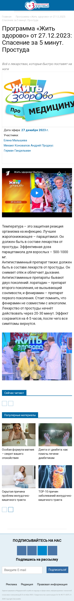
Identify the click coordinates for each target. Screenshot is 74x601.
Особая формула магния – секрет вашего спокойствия (18, 453)
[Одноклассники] (21, 550)
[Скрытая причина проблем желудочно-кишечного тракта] (19, 476)
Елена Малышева (15, 140)
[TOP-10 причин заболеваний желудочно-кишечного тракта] (55, 476)
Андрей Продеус (41, 145)
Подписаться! (57, 569)
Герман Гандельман (17, 150)
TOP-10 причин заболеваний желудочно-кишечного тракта (55, 495)
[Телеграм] (42, 550)
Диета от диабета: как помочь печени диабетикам (53, 453)
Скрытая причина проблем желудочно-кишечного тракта (16, 495)
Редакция (27, 584)
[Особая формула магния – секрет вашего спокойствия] (19, 434)
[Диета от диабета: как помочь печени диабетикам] (55, 434)
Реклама (11, 584)
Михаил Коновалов (17, 145)
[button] (68, 5)
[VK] (32, 550)
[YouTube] (52, 550)
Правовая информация (52, 584)
